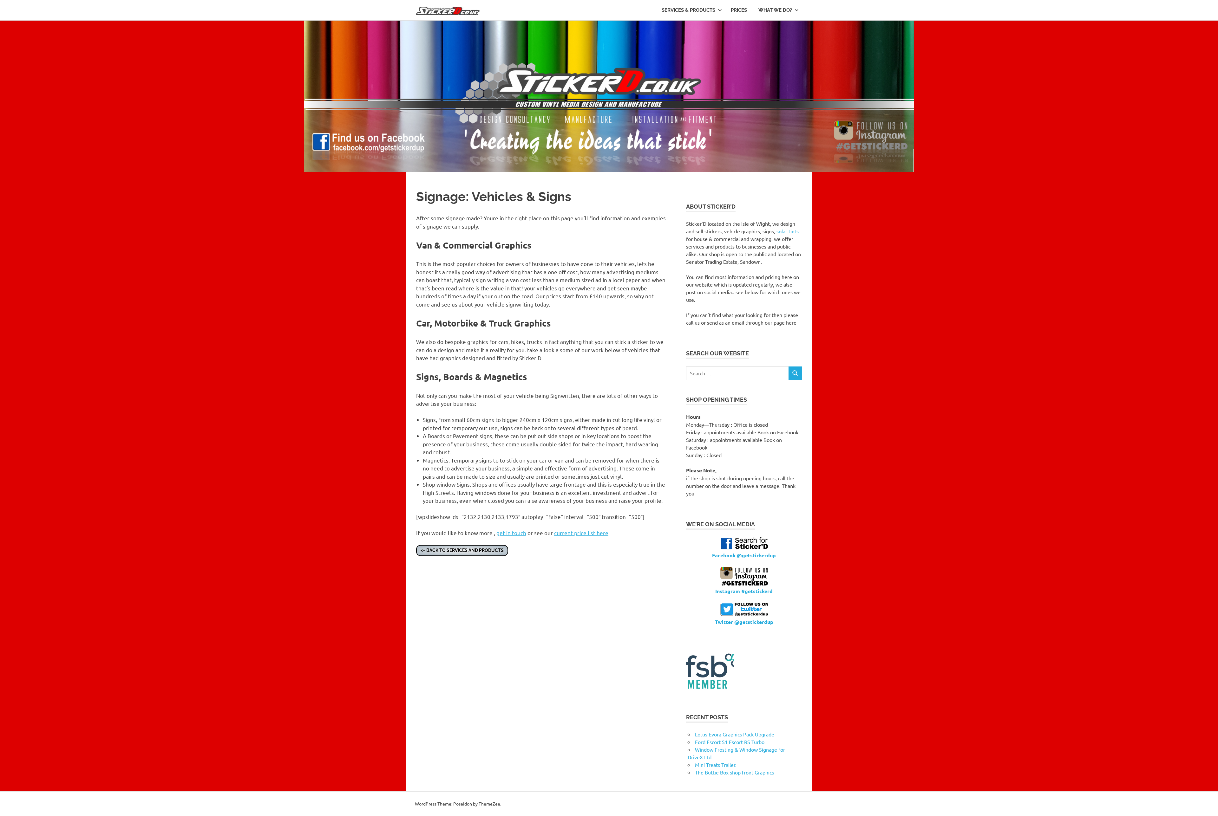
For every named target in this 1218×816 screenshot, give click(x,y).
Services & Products (688, 10)
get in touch (511, 532)
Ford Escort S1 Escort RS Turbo (729, 742)
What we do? (775, 10)
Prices (739, 10)
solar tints (787, 231)
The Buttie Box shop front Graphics (734, 772)
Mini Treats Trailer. (716, 764)
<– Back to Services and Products (462, 550)
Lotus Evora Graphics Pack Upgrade (734, 734)
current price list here (581, 532)
